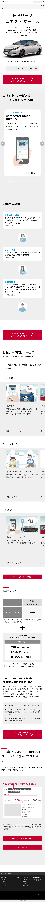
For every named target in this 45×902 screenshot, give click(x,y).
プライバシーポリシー (10, 894)
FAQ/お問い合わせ (25, 894)
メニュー (40, 5)
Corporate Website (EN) (35, 894)
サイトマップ (3, 894)
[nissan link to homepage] (4, 1)
